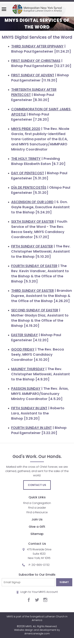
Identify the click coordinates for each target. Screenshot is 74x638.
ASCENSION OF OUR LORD (32, 201)
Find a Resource (37, 512)
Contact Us (37, 485)
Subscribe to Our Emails (37, 574)
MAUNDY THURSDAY (28, 369)
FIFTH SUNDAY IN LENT (29, 408)
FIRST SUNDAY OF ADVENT (32, 75)
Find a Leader (37, 508)
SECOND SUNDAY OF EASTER (34, 310)
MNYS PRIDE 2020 (25, 128)
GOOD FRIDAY (22, 349)
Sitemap (37, 534)
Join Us (37, 519)
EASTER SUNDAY (24, 334)
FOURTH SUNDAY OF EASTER (34, 265)
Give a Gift (37, 526)
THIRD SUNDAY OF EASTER (32, 290)
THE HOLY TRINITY (26, 158)
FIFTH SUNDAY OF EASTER (32, 246)
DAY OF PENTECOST (27, 173)
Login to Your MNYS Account (39, 592)
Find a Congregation (37, 503)
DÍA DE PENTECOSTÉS (28, 187)
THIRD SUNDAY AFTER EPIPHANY (37, 46)
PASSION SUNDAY (25, 388)
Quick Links (37, 497)
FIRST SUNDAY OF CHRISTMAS (35, 60)
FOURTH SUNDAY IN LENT (31, 427)
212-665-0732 (40, 565)
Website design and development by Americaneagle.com (37, 631)
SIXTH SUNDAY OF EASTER (32, 221)
